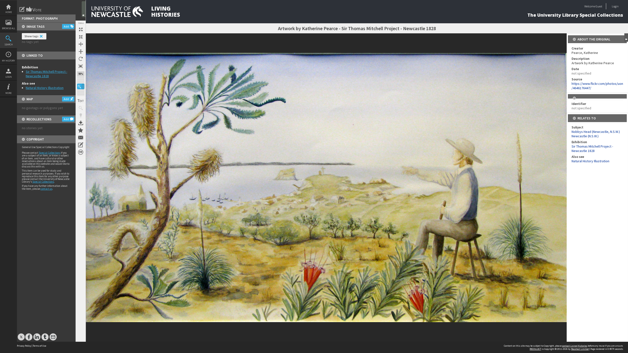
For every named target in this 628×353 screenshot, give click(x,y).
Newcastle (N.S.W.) (585, 136)
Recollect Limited (580, 349)
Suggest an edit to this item (22, 9)
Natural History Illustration (45, 88)
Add (66, 26)
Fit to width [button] (81, 44)
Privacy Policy (24, 345)
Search (8, 44)
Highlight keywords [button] (81, 115)
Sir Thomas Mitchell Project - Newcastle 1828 (46, 73)
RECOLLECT (535, 349)
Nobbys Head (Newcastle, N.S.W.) (596, 131)
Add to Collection (81, 130)
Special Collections (49, 152)
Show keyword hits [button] (81, 108)
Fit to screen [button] (81, 36)
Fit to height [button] (81, 51)
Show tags (32, 36)
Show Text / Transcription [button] (81, 100)
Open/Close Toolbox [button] (84, 9)
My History (8, 60)
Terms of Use (39, 345)
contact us (46, 188)
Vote (34, 9)
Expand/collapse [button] (626, 37)
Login (8, 76)
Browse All (8, 28)
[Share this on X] (21, 334)
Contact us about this (81, 137)
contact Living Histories (574, 345)
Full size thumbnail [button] (81, 29)
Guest (599, 6)
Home (8, 12)
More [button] (8, 93)
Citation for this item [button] (81, 152)
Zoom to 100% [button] (81, 66)
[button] (80, 86)
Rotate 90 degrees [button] (81, 59)
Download (81, 122)
